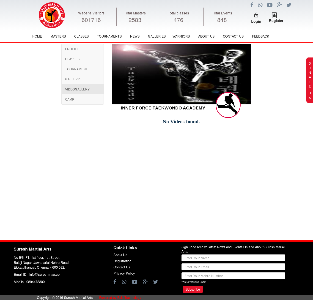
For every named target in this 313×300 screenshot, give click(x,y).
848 (222, 19)
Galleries (157, 36)
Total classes (178, 13)
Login (256, 21)
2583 (135, 19)
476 (178, 19)
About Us (206, 36)
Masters (58, 36)
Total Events (222, 13)
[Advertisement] (31, 180)
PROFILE (72, 49)
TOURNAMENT (76, 69)
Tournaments (109, 36)
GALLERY (72, 79)
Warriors (181, 36)
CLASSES (72, 59)
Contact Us (233, 36)
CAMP (69, 99)
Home (37, 36)
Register (276, 20)
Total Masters (135, 13)
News (135, 36)
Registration (122, 260)
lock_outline (256, 15)
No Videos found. (181, 121)
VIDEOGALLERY (77, 89)
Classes (81, 36)
